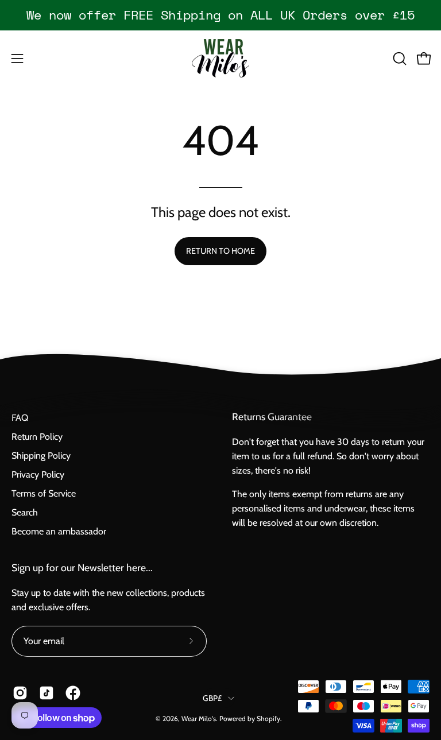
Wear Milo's (198, 718)
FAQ (19, 417)
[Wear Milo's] (220, 58)
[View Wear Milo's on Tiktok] (46, 693)
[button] (398, 59)
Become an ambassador (58, 531)
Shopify (268, 718)
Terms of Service (43, 493)
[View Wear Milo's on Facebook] (73, 693)
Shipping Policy (41, 455)
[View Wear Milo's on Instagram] (20, 693)
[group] (220, 15)
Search (24, 512)
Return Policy (37, 436)
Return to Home (220, 251)
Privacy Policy (37, 474)
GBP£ (212, 697)
